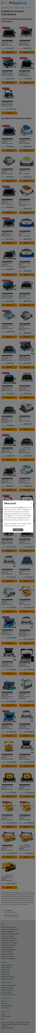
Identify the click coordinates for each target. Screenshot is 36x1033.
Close (18, 530)
